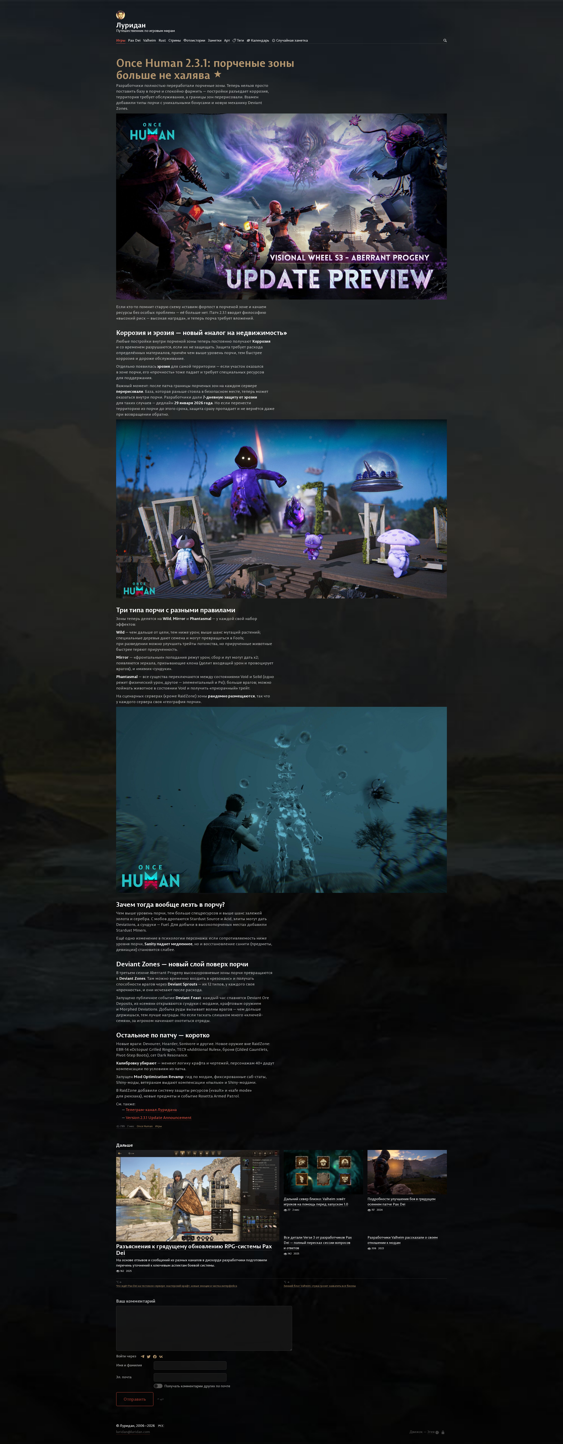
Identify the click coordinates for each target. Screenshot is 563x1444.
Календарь (259, 40)
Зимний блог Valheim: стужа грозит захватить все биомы (320, 1285)
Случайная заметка (291, 40)
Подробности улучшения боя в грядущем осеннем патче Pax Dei (401, 1201)
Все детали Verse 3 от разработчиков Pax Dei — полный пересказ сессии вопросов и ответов (318, 1242)
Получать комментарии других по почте (196, 1386)
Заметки (214, 40)
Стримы (174, 40)
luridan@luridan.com (133, 1431)
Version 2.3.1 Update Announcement (159, 1117)
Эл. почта (124, 1377)
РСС (161, 1425)
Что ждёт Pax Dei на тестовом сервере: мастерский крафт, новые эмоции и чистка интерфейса (176, 1285)
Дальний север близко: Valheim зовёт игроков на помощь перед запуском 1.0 (316, 1201)
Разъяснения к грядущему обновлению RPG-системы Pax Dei (194, 1250)
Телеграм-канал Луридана (151, 1109)
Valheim (149, 40)
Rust (162, 40)
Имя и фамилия (129, 1365)
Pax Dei (134, 40)
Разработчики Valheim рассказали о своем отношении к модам (402, 1240)
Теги (240, 40)
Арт (227, 40)
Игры (120, 40)
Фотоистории (194, 40)
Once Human (145, 1126)
